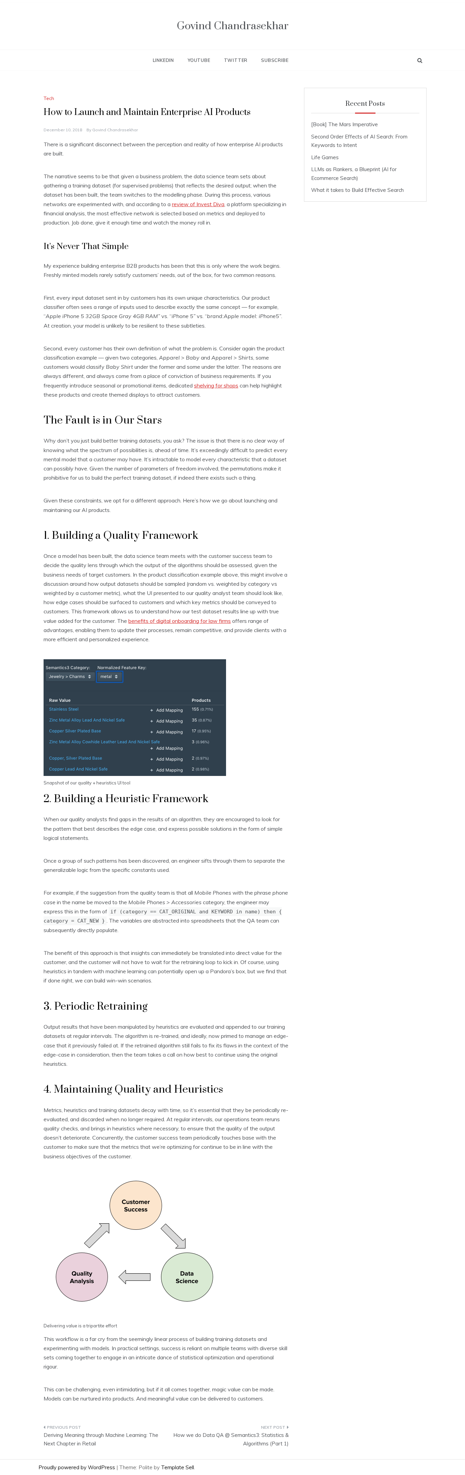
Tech (49, 98)
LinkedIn (163, 60)
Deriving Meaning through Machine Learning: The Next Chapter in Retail (101, 1439)
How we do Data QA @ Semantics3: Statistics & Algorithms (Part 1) (231, 1439)
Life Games (325, 157)
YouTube (199, 60)
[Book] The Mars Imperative (344, 124)
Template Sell (177, 1467)
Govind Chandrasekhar (233, 26)
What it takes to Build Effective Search (357, 190)
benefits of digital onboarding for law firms (179, 620)
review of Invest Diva (198, 204)
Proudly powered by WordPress (77, 1467)
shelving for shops (216, 385)
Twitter (236, 60)
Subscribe (274, 60)
